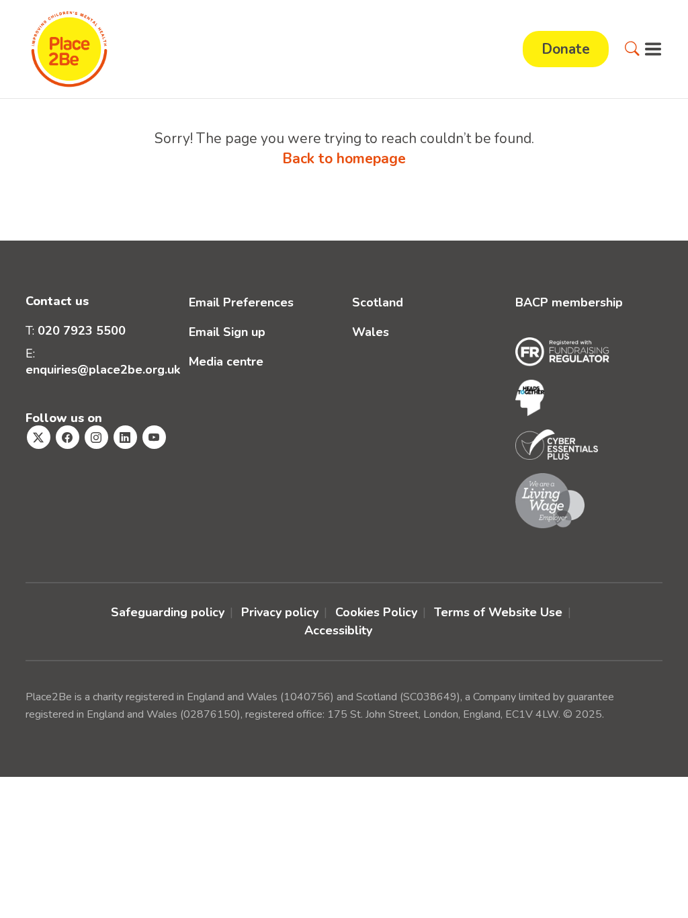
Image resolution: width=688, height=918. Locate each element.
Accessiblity (338, 630)
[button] (632, 49)
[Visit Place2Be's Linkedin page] (125, 437)
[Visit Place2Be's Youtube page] (154, 437)
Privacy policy (279, 612)
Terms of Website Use (498, 612)
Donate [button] (566, 49)
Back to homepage (344, 158)
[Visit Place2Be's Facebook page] (67, 437)
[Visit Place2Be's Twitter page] (38, 437)
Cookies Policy (376, 612)
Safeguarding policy (167, 612)
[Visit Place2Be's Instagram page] (96, 437)
